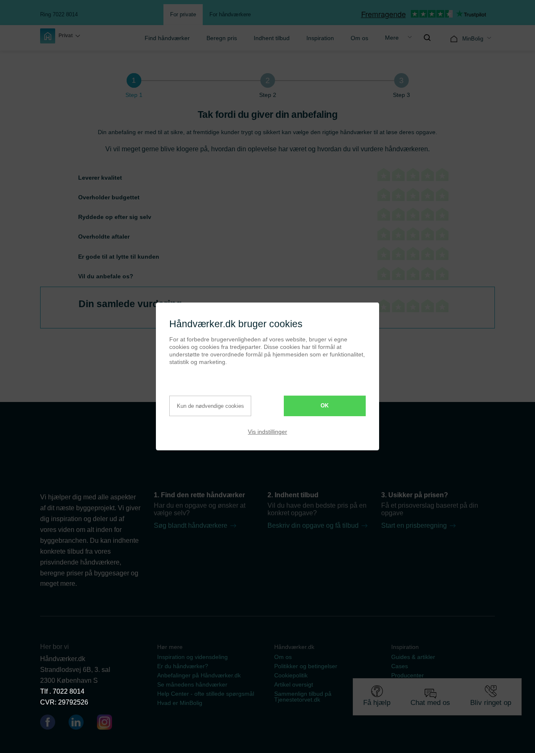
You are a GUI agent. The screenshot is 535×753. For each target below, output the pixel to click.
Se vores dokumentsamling (427, 693)
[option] (60, 35)
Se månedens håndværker (192, 684)
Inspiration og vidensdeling (192, 657)
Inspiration (320, 38)
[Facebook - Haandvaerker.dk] (51, 724)
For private (183, 14)
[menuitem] (167, 37)
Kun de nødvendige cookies (210, 406)
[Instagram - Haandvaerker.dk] (104, 724)
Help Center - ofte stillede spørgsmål (205, 693)
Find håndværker (167, 38)
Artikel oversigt (293, 684)
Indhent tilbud (272, 38)
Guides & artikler (413, 657)
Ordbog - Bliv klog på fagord (428, 684)
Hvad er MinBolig (179, 703)
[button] (60, 35)
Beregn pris (221, 38)
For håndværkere (230, 14)
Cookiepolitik (291, 675)
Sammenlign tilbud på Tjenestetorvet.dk (302, 696)
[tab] (134, 80)
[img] (427, 37)
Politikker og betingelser (305, 666)
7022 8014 (68, 691)
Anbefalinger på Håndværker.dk (199, 675)
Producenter (407, 675)
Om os (359, 38)
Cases (399, 666)
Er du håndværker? (182, 666)
